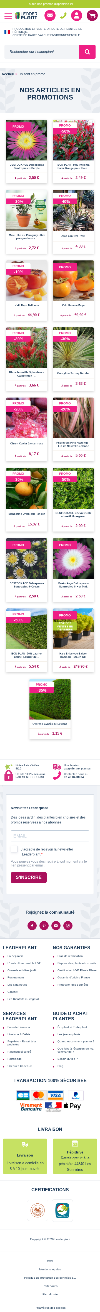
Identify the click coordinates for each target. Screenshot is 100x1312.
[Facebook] (32, 925)
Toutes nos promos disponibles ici (50, 4)
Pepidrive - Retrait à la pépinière (22, 1043)
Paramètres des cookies (50, 1307)
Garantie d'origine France (74, 977)
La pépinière (16, 955)
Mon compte (76, 15)
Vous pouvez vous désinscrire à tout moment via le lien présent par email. (49, 863)
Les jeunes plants (69, 1034)
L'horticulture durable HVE (24, 963)
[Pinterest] (44, 925)
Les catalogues (17, 984)
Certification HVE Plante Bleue (77, 970)
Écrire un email (50, 15)
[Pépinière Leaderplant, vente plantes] (26, 16)
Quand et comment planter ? (76, 1041)
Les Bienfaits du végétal (23, 998)
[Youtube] (56, 925)
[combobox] (41, 52)
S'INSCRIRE (29, 877)
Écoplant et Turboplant (72, 1027)
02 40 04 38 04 (63, 15)
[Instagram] (67, 925)
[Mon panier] (92, 15)
